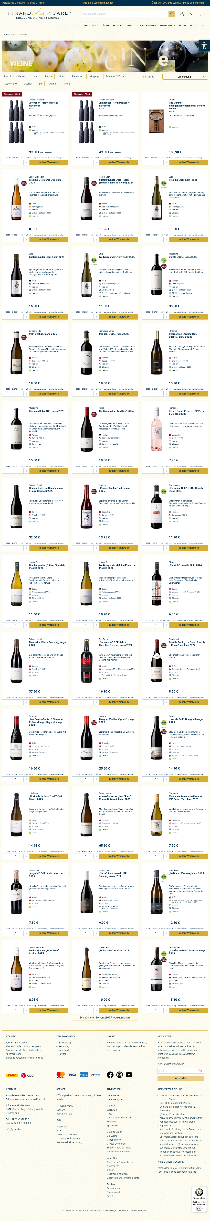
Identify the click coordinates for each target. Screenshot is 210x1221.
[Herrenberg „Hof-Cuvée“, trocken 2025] (86, 974)
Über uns (60, 1109)
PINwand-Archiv (64, 1105)
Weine (95, 25)
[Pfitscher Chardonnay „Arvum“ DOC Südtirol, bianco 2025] (156, 358)
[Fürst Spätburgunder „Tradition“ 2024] (86, 435)
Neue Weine (113, 1095)
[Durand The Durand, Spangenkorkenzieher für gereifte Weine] (156, 126)
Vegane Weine (114, 1139)
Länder (105, 25)
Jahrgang (94, 76)
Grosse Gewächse (116, 1143)
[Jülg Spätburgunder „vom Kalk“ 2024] (16, 280)
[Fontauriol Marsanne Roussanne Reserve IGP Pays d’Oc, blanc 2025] (156, 820)
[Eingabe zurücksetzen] (163, 14)
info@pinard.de (14, 1129)
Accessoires (113, 1166)
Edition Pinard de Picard (119, 1147)
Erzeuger (118, 25)
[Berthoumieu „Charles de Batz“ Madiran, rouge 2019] (156, 974)
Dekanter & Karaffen (117, 1174)
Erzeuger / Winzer (115, 76)
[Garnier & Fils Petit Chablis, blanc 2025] (16, 358)
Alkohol (53, 83)
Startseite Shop (10, 34)
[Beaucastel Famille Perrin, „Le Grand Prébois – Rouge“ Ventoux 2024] (156, 666)
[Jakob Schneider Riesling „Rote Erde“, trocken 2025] (16, 203)
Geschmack (10, 83)
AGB (58, 1130)
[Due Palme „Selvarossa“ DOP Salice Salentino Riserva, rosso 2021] (86, 666)
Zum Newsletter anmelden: (171, 1064)
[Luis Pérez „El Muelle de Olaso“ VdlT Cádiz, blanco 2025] (16, 820)
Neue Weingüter (115, 1099)
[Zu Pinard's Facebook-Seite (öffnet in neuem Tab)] (110, 1075)
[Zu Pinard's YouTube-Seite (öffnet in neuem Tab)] (129, 1075)
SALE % (193, 25)
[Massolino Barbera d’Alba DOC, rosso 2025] (16, 435)
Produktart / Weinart (15, 76)
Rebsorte (77, 76)
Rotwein (111, 1105)
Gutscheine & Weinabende (120, 1162)
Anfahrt (60, 1099)
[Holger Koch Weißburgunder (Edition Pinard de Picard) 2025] (86, 589)
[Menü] (205, 1188)
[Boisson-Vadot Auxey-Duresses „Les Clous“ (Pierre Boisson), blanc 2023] (86, 820)
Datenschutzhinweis (66, 1134)
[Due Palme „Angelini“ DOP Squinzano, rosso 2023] (16, 897)
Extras (182, 25)
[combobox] (128, 14)
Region (48, 76)
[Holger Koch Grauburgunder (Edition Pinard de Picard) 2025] (16, 589)
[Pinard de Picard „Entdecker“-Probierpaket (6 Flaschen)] (86, 126)
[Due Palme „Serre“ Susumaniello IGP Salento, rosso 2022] (86, 897)
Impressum (62, 1126)
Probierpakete (167, 25)
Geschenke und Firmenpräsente (123, 1178)
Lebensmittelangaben (56, 158)
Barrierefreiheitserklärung (69, 1142)
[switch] (199, 1208)
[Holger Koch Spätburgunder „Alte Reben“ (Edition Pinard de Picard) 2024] (86, 203)
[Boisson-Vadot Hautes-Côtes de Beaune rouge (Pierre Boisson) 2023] (16, 512)
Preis (62, 76)
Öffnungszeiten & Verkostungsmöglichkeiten (79, 1095)
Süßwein (111, 1121)
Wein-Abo (112, 1158)
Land (35, 76)
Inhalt (67, 83)
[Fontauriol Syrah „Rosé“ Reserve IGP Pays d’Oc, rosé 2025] (156, 435)
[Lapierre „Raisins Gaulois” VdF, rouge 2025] (86, 512)
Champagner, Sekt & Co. (119, 1117)
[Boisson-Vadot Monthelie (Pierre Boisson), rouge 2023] (16, 666)
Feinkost (131, 25)
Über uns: (157, 2)
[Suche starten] (171, 14)
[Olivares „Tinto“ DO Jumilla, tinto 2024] (156, 589)
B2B (202, 25)
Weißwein (112, 1109)
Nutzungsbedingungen (68, 1138)
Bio (40, 83)
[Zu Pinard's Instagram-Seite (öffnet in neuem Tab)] (119, 1075)
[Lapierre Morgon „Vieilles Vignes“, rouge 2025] (86, 743)
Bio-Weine (112, 1136)
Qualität (28, 83)
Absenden (181, 1078)
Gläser (110, 1170)
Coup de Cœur (114, 1132)
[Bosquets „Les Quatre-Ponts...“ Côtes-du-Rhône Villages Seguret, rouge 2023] (16, 743)
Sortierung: (149, 76)
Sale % (110, 1196)
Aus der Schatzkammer (119, 1151)
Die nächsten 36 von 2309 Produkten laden (105, 1017)
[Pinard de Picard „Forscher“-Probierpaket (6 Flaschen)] (16, 126)
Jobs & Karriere (64, 1113)
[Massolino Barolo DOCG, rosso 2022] (156, 280)
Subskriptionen (148, 25)
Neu (86, 25)
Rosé (109, 1113)
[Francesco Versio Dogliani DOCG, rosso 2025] (86, 358)
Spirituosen (112, 1125)
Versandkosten (42, 158)
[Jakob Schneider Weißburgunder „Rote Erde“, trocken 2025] (16, 974)
